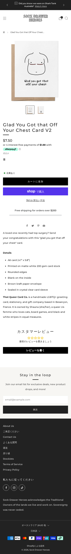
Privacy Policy (11, 469)
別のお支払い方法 (35, 200)
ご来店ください (11, 431)
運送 (5, 447)
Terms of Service (13, 464)
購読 (35, 409)
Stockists (8, 458)
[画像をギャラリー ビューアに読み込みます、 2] (41, 109)
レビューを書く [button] (35, 350)
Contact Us (9, 436)
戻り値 (6, 453)
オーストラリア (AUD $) (34, 525)
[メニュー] (4, 18)
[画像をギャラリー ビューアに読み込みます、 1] (30, 109)
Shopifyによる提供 (35, 546)
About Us (8, 426)
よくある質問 (10, 442)
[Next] (64, 5)
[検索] (66, 18)
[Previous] (7, 5)
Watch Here (41, 6)
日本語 (34, 530)
